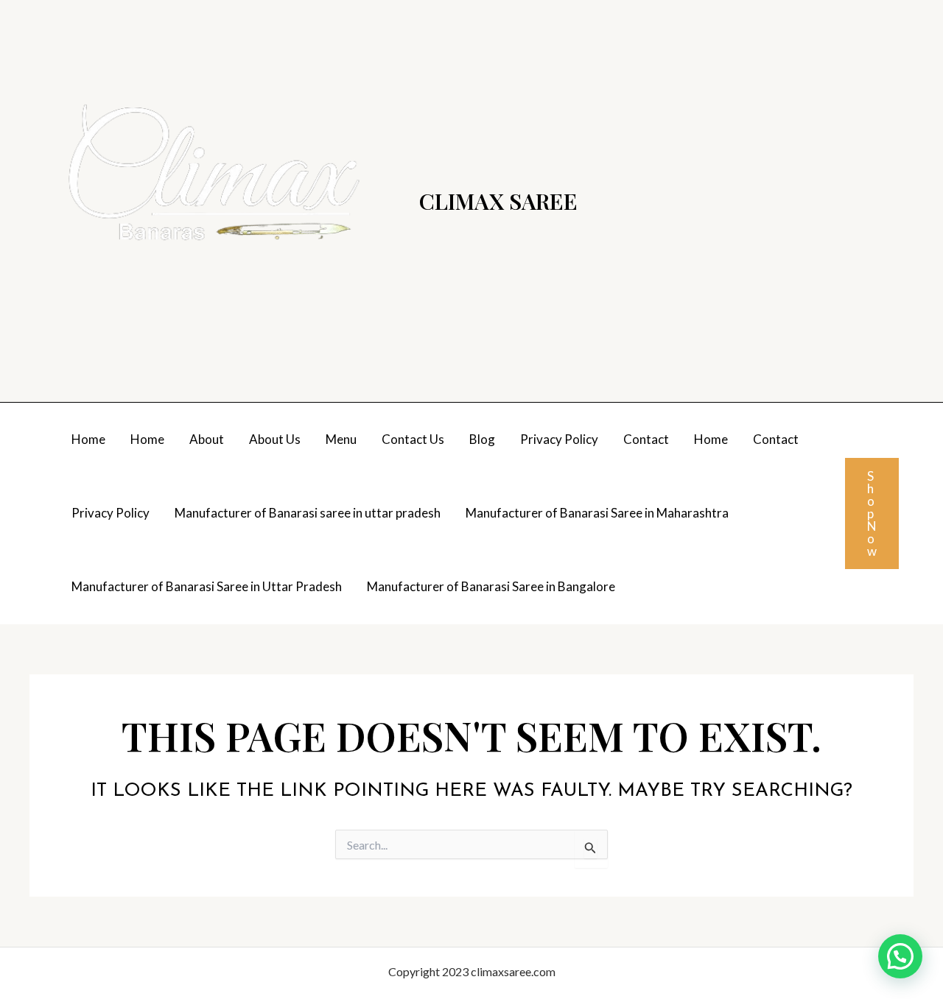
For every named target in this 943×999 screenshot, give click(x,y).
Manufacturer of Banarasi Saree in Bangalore (491, 586)
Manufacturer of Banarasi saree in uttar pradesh (308, 512)
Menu (341, 439)
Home (88, 439)
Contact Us (413, 439)
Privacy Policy (559, 439)
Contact (646, 439)
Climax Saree (498, 201)
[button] (872, 513)
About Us (275, 439)
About (206, 439)
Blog (482, 439)
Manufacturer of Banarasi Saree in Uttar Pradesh (206, 586)
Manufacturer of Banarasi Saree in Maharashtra (597, 512)
